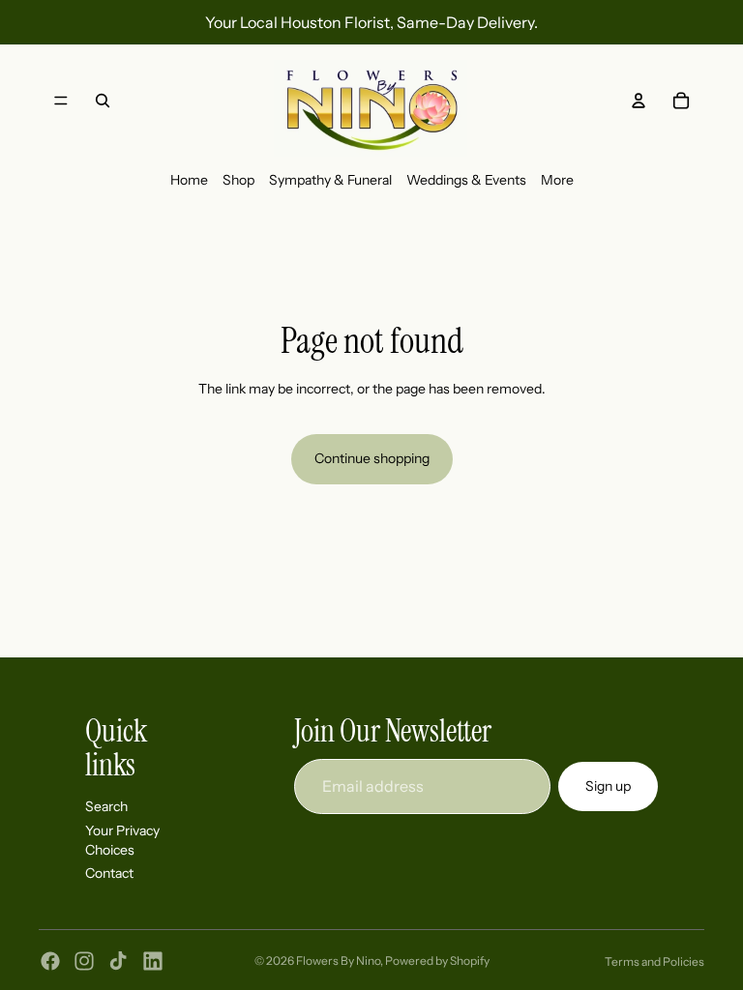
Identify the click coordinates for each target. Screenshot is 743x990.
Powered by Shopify (437, 960)
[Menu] (61, 100)
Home (189, 180)
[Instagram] (84, 961)
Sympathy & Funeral (330, 180)
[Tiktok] (118, 961)
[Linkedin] (152, 961)
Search (106, 806)
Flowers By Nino (338, 960)
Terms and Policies (654, 961)
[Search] (102, 100)
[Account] (638, 100)
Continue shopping (372, 458)
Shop (238, 180)
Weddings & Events (466, 180)
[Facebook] (50, 961)
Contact (109, 873)
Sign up (608, 785)
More (557, 180)
